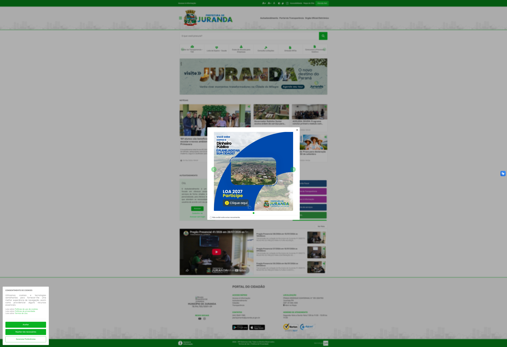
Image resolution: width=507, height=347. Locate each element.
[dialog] (253, 173)
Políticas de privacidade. (25, 311)
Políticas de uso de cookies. (26, 309)
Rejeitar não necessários (25, 332)
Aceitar (26, 324)
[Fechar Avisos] (297, 130)
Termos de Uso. (21, 313)
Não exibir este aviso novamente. (226, 217)
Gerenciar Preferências (26, 339)
